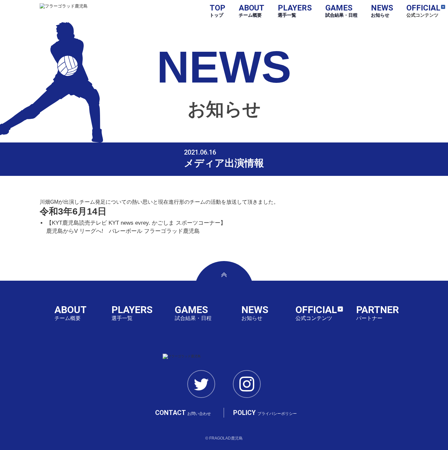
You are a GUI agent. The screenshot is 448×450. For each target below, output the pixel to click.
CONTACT (183, 413)
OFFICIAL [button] (423, 10)
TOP (217, 10)
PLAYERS (295, 10)
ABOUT (251, 10)
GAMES (341, 10)
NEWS (382, 10)
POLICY (265, 413)
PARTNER (377, 313)
